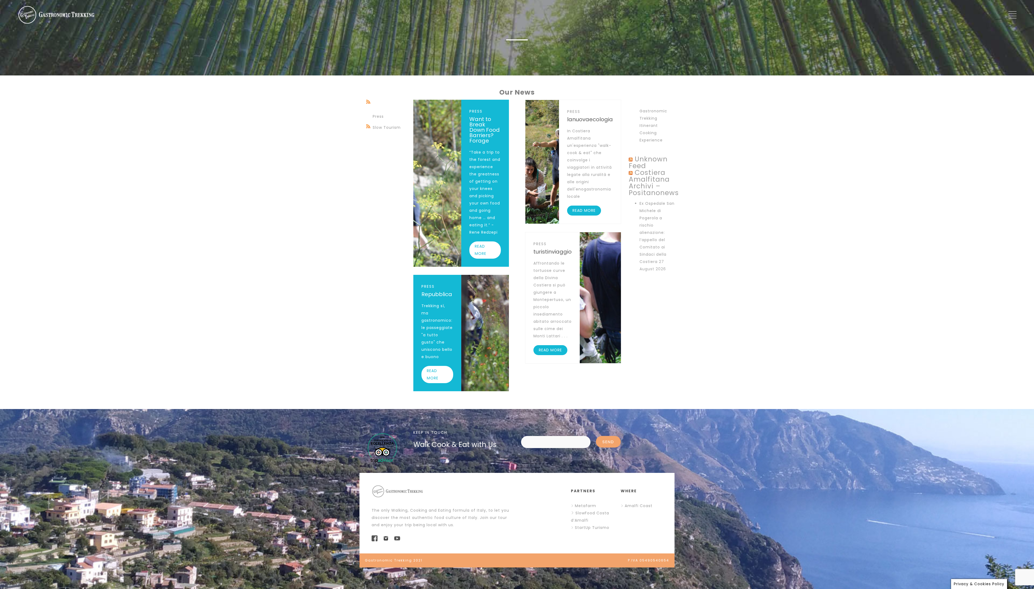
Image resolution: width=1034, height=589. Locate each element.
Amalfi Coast (638, 505)
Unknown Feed (648, 162)
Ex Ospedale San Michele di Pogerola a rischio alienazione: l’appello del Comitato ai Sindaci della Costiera (657, 232)
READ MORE (480, 250)
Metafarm (585, 505)
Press (378, 116)
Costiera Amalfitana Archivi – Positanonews (654, 183)
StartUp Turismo (592, 527)
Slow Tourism (387, 127)
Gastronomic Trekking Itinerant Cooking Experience (653, 125)
